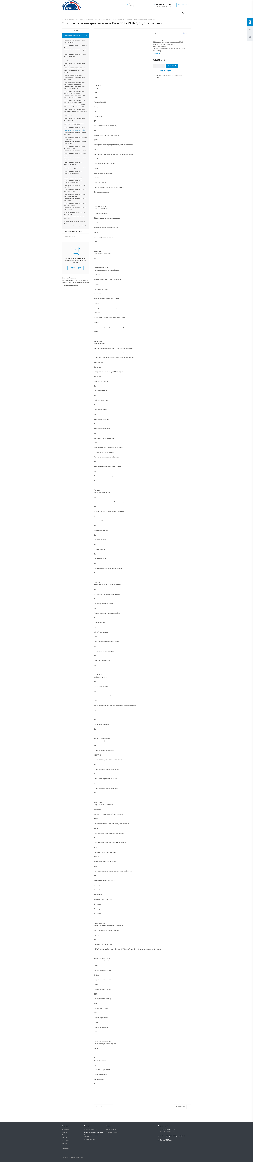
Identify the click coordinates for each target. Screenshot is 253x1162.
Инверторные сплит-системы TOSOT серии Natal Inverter (75, 204)
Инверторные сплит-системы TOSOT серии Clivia (75, 186)
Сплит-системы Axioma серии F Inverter (75, 226)
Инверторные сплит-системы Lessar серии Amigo (75, 159)
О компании (65, 1129)
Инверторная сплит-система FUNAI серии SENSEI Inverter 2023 (74, 87)
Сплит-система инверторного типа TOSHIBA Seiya (74, 218)
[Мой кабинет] (183, 13)
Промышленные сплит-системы (74, 231)
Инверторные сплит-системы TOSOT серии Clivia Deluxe (75, 190)
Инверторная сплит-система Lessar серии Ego (74, 64)
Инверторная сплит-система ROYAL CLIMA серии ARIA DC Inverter (74, 96)
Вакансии (65, 1146)
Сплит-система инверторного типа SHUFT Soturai (74, 213)
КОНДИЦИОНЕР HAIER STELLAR (73, 75)
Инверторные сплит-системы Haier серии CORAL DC (74, 41)
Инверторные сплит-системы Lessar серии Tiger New (75, 60)
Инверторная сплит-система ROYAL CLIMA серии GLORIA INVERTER (74, 101)
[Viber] (185, 1158)
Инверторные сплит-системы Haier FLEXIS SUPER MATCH (74, 147)
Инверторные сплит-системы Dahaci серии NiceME (75, 133)
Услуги (108, 1126)
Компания (65, 1126)
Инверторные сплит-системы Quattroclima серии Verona (73, 181)
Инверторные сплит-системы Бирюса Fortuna (75, 51)
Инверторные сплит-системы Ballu (74, 130)
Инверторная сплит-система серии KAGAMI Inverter (74, 115)
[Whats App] (189, 1158)
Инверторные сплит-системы (73, 36)
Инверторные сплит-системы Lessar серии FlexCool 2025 (75, 168)
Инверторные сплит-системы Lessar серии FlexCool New (75, 55)
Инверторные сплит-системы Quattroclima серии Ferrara (73, 172)
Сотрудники (65, 1140)
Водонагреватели (69, 236)
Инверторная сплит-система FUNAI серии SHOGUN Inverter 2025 (74, 92)
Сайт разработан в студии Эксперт (72, 1157)
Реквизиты (65, 1148)
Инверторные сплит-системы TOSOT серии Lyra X (75, 199)
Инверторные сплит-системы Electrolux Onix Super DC (75, 138)
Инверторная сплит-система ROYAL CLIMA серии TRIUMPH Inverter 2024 (74, 106)
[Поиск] (188, 13)
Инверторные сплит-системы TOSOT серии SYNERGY (75, 208)
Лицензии (65, 1135)
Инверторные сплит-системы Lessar (75, 151)
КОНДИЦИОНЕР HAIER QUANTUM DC (74, 68)
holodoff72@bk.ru (166, 1140)
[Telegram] (180, 1158)
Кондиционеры (111, 1129)
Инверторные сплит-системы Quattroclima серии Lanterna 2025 (73, 177)
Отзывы (64, 1143)
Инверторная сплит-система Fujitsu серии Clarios (74, 78)
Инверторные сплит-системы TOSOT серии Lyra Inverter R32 (75, 195)
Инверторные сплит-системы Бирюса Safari (75, 46)
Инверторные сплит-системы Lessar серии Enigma (73, 163)
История (64, 1132)
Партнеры (65, 1137)
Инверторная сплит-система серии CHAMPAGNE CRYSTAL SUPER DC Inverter (75, 110)
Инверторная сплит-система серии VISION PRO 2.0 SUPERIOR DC (74, 124)
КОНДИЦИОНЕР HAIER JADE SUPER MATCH (74, 71)
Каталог (87, 1126)
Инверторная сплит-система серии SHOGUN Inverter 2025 (74, 119)
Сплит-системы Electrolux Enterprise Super (74, 222)
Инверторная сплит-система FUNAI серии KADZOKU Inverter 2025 (74, 83)
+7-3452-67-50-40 (163, 4)
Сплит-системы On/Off (71, 31)
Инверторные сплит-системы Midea (74, 127)
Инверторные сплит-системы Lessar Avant (75, 154)
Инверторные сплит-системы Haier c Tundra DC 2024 (75, 142)
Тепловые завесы (112, 1132)
